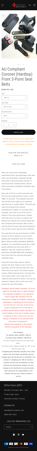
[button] (2, 5)
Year (3, 93)
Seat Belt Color (7, 111)
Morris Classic (15, 447)
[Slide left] (14, 64)
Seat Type (5, 103)
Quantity (4, 121)
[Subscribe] (30, 427)
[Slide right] (23, 64)
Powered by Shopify (24, 447)
